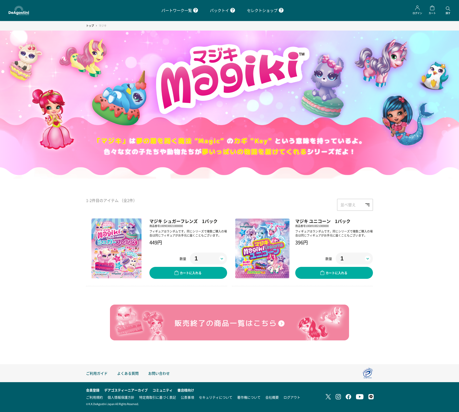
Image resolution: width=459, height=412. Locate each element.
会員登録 (92, 390)
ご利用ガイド (97, 373)
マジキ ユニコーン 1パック (322, 221)
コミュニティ (163, 390)
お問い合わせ (159, 373)
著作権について (249, 397)
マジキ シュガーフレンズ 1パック (183, 221)
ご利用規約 (94, 397)
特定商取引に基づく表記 (157, 397)
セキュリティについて (215, 397)
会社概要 (272, 397)
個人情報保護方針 (121, 397)
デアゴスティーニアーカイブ (126, 390)
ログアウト (292, 397)
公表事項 (187, 397)
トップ (90, 25)
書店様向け (185, 390)
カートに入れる (191, 272)
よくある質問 (128, 373)
